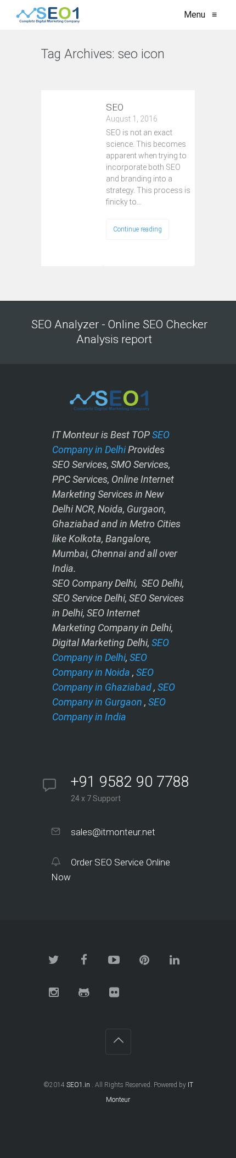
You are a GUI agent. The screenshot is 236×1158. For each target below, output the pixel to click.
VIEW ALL (69, 75)
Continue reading (137, 229)
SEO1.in (78, 1085)
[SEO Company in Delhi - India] (46, 14)
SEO (114, 107)
